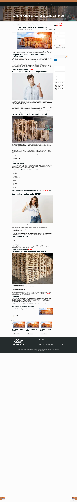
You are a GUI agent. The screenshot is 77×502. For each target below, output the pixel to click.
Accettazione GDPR (57, 45)
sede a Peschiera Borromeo (22, 58)
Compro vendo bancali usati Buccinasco (17, 330)
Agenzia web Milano (52, 349)
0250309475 (36, 1)
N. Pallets (24, 29)
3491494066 (42, 1)
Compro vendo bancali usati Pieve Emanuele (59, 77)
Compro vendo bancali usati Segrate (59, 80)
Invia (56, 59)
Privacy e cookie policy (36, 350)
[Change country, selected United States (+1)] (55, 36)
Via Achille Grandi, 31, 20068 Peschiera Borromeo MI (52, 344)
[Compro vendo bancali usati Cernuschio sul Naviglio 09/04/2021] (74, 498)
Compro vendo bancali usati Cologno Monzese (59, 86)
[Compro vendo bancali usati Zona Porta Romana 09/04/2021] (2, 498)
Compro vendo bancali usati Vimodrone (59, 83)
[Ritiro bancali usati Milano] (38, 4)
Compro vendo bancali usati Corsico (31, 330)
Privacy (62, 49)
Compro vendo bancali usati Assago (45, 330)
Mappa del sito (42, 350)
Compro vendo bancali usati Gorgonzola (59, 89)
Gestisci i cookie (73, 500)
